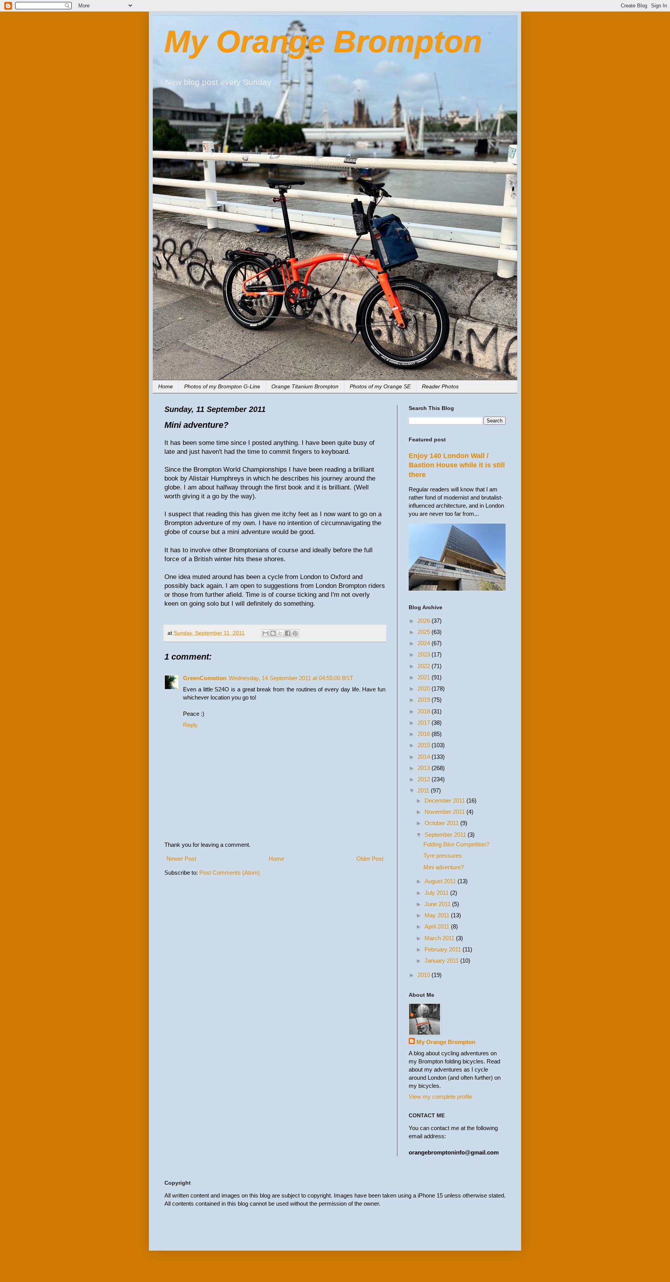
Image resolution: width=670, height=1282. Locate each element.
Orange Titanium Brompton (304, 386)
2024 (425, 643)
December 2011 (445, 800)
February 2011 (444, 949)
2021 (425, 677)
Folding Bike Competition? (456, 844)
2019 (425, 699)
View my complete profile (440, 1096)
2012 (425, 779)
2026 (425, 620)
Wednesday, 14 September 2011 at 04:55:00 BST (291, 678)
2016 (425, 734)
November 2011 (445, 811)
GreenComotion (204, 678)
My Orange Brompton (323, 41)
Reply (190, 725)
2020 (425, 688)
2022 (425, 666)
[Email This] (265, 633)
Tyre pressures (442, 855)
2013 (425, 768)
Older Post (369, 858)
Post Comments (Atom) (229, 872)
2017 (425, 722)
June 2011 (438, 904)
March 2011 (440, 938)
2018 (425, 711)
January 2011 (442, 960)
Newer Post (181, 858)
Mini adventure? (443, 867)
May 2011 (438, 915)
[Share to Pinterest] (295, 633)
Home (165, 386)
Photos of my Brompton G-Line (222, 386)
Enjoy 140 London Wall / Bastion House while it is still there (457, 465)
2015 (425, 745)
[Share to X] (280, 633)
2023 (425, 654)
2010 (425, 975)
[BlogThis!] (273, 633)
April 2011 (438, 926)
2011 (424, 790)
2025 (425, 632)
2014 (425, 756)
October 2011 (442, 823)
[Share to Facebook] (288, 633)
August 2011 (441, 881)
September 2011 (446, 834)
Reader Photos (440, 386)
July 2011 (437, 892)
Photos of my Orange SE (380, 386)
